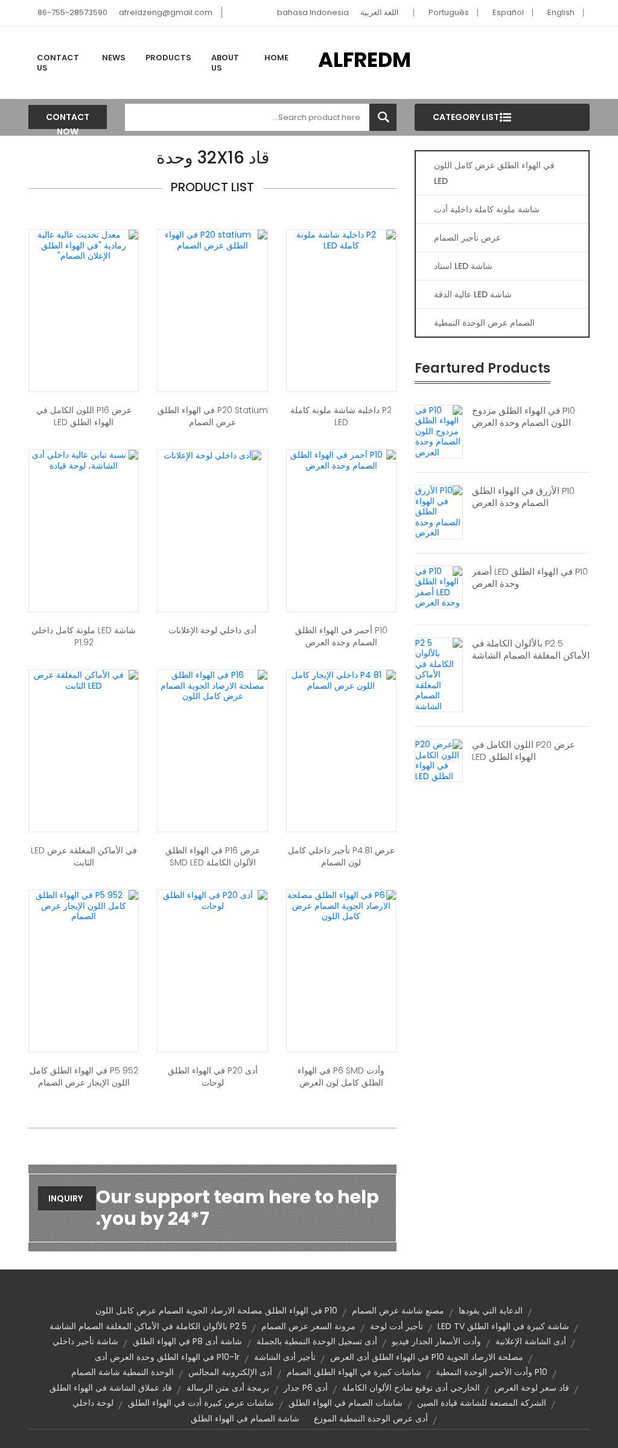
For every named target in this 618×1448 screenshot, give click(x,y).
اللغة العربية (379, 12)
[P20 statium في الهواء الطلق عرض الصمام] (212, 239)
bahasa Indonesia (313, 12)
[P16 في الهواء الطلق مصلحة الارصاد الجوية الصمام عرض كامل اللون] (212, 685)
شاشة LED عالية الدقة (473, 294)
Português (448, 12)
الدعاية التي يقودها (491, 1310)
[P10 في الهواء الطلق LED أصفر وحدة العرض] (438, 586)
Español (508, 12)
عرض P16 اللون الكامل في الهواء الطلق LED (84, 416)
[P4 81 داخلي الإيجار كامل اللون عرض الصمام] (341, 680)
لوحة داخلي (92, 1403)
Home (276, 57)
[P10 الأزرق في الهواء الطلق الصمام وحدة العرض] (438, 511)
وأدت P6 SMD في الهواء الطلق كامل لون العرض (341, 1076)
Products (168, 57)
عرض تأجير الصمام (467, 238)
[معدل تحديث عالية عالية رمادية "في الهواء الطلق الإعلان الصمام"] (83, 245)
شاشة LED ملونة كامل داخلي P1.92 (83, 636)
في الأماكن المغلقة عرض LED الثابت (84, 856)
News (114, 57)
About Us (225, 63)
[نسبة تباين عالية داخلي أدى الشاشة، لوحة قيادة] (83, 460)
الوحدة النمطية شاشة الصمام (122, 1372)
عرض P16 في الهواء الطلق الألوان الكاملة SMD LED (212, 856)
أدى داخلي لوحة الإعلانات (212, 630)
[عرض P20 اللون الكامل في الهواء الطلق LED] (438, 760)
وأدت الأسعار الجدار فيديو (436, 1341)
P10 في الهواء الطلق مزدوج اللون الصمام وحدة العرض (523, 417)
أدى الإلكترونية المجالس (230, 1372)
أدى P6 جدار (306, 1388)
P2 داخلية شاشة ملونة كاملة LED (341, 416)
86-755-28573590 (72, 12)
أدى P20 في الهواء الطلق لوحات (213, 1076)
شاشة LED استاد (463, 266)
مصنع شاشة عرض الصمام (398, 1310)
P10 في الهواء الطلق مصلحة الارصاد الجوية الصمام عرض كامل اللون (216, 1310)
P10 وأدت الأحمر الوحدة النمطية (491, 1372)
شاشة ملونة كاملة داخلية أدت (487, 209)
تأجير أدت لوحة (396, 1326)
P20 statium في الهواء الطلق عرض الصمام (212, 416)
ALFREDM (364, 59)
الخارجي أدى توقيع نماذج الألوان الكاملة (411, 1388)
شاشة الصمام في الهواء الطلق (245, 1418)
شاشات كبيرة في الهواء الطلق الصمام (354, 1372)
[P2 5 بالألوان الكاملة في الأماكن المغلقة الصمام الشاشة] (438, 674)
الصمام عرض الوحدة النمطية (484, 323)
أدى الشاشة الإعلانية (530, 1341)
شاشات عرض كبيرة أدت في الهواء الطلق (201, 1403)
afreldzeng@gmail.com (165, 12)
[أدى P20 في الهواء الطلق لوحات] (212, 900)
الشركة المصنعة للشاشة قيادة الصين (481, 1403)
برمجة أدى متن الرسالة (227, 1388)
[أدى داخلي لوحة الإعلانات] (212, 455)
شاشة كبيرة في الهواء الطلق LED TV (503, 1326)
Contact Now (67, 120)
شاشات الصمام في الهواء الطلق (345, 1403)
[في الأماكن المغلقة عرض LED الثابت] (83, 680)
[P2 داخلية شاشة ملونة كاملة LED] (341, 239)
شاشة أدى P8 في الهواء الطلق (187, 1341)
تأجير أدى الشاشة (285, 1357)
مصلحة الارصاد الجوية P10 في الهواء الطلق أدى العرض (426, 1357)
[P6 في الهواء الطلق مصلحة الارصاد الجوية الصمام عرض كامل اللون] (341, 905)
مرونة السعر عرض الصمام (308, 1326)
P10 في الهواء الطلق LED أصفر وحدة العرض (530, 578)
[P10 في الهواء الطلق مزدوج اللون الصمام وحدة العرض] (438, 431)
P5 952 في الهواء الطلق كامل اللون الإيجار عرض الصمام (84, 1076)
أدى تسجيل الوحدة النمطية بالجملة (316, 1341)
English (561, 12)
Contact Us (58, 63)
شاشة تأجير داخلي (85, 1341)
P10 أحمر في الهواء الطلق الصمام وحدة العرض (341, 636)
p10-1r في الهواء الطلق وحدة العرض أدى (167, 1357)
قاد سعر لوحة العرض (531, 1388)
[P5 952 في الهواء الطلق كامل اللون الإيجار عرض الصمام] (83, 905)
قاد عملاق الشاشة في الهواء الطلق (110, 1388)
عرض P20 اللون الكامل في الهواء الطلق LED (523, 751)
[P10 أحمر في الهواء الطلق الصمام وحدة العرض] (341, 460)
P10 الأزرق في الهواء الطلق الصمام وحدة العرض (523, 497)
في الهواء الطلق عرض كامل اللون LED (494, 173)
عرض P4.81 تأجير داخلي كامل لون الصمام (341, 856)
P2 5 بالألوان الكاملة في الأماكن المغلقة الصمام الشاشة (531, 649)
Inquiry (65, 1198)
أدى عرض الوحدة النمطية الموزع (371, 1418)
